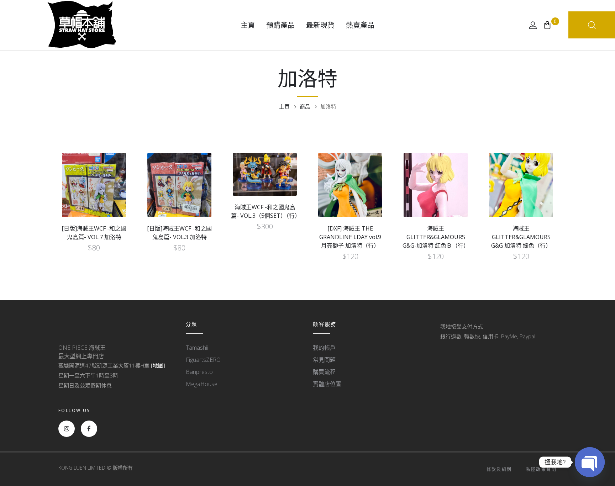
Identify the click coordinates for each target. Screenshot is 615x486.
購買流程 (324, 372)
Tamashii (197, 348)
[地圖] (158, 365)
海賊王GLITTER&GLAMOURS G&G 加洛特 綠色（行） (521, 236)
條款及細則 (499, 469)
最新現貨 (320, 25)
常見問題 (324, 360)
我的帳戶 (324, 348)
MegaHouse (201, 384)
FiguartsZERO (203, 360)
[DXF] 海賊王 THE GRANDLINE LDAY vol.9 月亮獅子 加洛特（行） (350, 236)
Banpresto (199, 372)
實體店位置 (327, 384)
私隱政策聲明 (541, 469)
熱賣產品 (360, 25)
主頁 (248, 25)
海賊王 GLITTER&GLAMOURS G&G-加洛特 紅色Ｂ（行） (436, 236)
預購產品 (280, 25)
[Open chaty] (590, 462)
